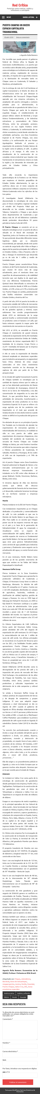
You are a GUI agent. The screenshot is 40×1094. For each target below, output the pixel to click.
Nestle (23, 984)
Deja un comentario (22, 37)
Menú (9, 17)
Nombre (6, 1043)
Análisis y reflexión (23, 993)
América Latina (9, 993)
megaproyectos (8, 984)
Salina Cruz (19, 986)
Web (4, 1060)
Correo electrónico (10, 1051)
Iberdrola (6, 981)
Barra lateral (28, 17)
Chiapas (17, 979)
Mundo (14, 997)
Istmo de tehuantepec (18, 981)
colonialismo (26, 979)
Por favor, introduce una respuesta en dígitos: (20, 1068)
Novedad (30, 984)
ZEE (25, 986)
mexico (18, 984)
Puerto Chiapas (8, 986)
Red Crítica (20, 5)
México (6, 997)
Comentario (8, 1019)
